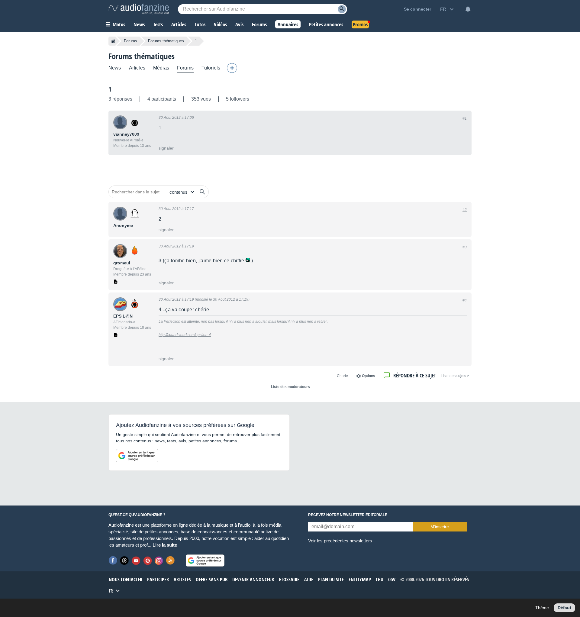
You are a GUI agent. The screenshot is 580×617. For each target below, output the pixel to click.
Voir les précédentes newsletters (340, 540)
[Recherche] (342, 9)
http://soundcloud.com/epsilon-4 (185, 335)
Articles (137, 67)
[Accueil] (113, 41)
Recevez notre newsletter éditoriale (347, 515)
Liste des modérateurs (290, 387)
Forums (130, 41)
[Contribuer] (232, 68)
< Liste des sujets (455, 376)
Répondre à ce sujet (414, 375)
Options (368, 376)
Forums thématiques (166, 41)
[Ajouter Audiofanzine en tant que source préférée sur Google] (137, 455)
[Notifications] (468, 9)
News (114, 67)
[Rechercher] (202, 192)
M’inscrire (439, 526)
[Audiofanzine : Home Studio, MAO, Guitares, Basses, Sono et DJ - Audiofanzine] (138, 9)
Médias (161, 67)
